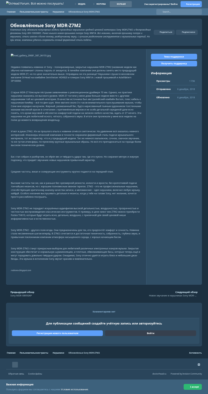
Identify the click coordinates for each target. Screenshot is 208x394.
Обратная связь (16, 373)
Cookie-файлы (35, 373)
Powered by (186, 373)
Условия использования (74, 389)
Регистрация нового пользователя (57, 333)
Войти (150, 333)
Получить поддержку (174, 63)
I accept (194, 386)
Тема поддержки (174, 56)
